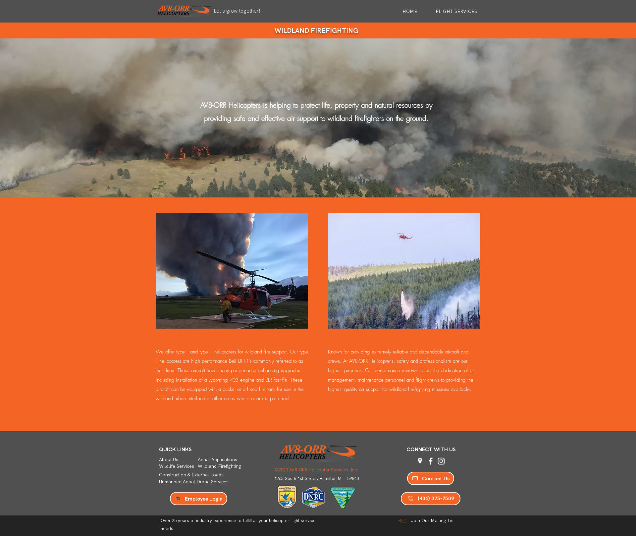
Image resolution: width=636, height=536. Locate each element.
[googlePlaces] (420, 461)
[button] (450, 11)
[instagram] (441, 461)
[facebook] (430, 461)
